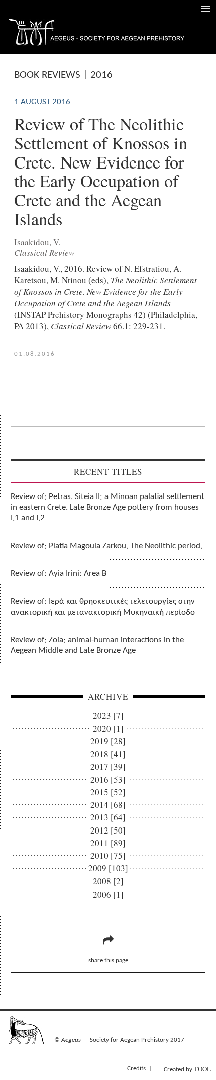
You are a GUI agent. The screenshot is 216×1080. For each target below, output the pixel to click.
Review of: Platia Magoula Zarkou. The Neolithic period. (106, 546)
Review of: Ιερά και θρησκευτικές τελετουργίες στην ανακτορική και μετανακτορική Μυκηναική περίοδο (103, 606)
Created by (187, 1068)
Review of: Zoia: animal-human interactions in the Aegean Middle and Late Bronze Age (97, 645)
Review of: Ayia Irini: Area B (58, 573)
